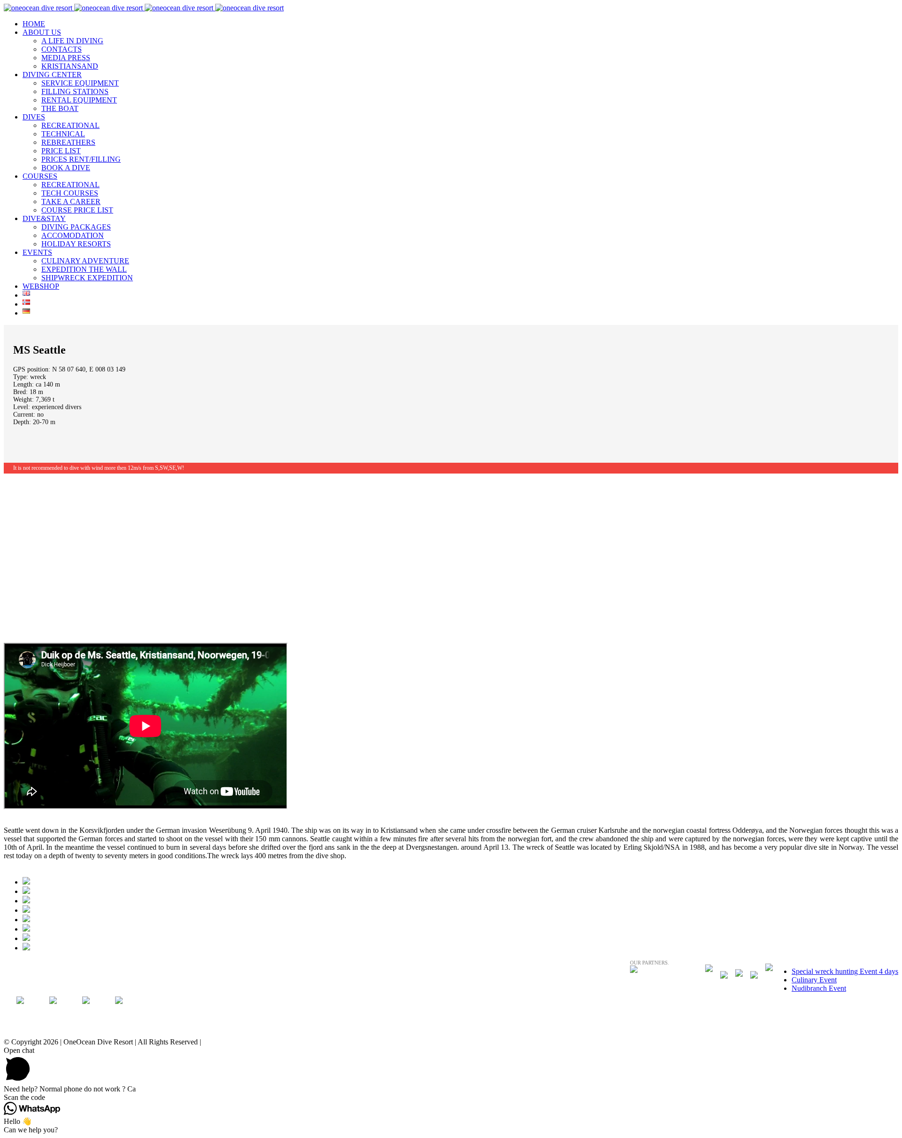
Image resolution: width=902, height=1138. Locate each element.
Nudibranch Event (819, 988)
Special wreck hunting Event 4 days (845, 971)
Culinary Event (814, 980)
